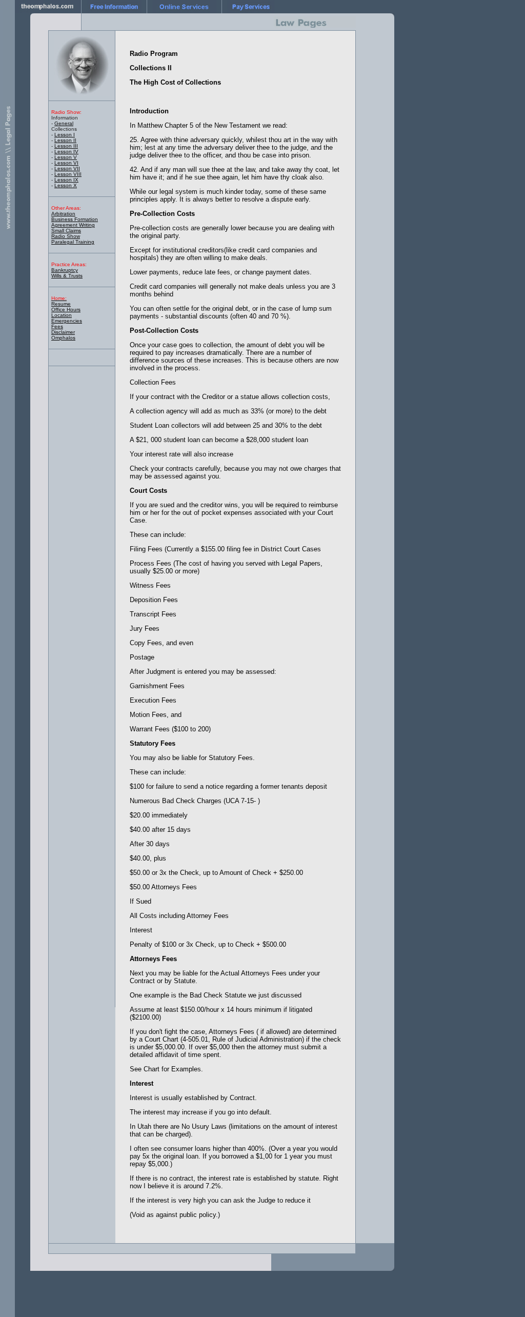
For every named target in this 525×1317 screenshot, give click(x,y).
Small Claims (66, 230)
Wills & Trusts (67, 275)
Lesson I (64, 134)
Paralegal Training (72, 242)
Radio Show (65, 236)
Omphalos (63, 338)
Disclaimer (63, 332)
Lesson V (65, 157)
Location (61, 315)
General (63, 123)
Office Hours (65, 309)
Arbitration (63, 213)
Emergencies (66, 321)
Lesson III (66, 146)
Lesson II (65, 140)
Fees (57, 326)
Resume (61, 304)
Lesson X (65, 185)
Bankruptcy (64, 270)
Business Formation (74, 219)
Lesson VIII (68, 174)
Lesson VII (67, 168)
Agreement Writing (73, 225)
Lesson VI (66, 163)
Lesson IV (66, 151)
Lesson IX (66, 180)
